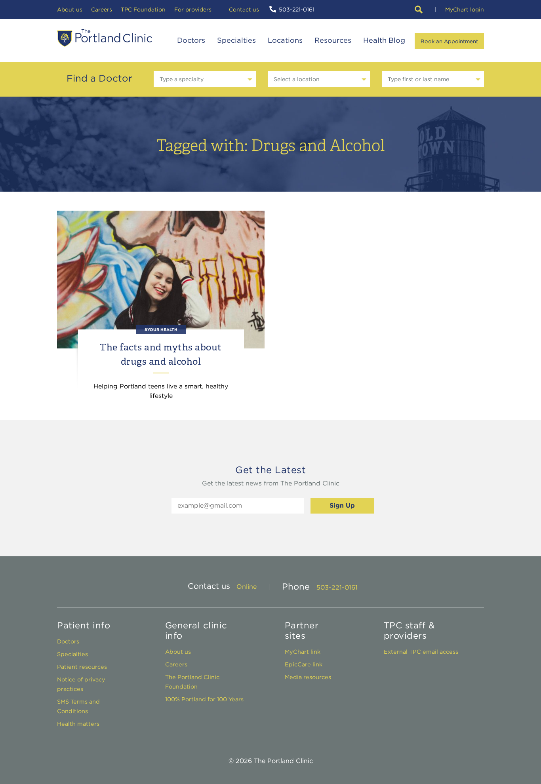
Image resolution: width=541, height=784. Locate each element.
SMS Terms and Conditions (78, 706)
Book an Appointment (449, 41)
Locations (285, 40)
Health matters (78, 723)
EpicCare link (303, 664)
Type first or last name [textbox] (418, 79)
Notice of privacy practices (81, 684)
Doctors (191, 40)
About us (69, 9)
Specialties (236, 40)
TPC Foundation (143, 9)
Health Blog (384, 40)
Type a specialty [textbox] (182, 79)
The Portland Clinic (104, 38)
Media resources (308, 677)
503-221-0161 (296, 9)
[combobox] (205, 79)
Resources (332, 40)
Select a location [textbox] (297, 79)
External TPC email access (421, 651)
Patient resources (82, 666)
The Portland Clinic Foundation (192, 682)
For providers (192, 9)
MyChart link (302, 651)
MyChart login (464, 9)
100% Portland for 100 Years (204, 699)
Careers (101, 9)
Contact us (244, 9)
